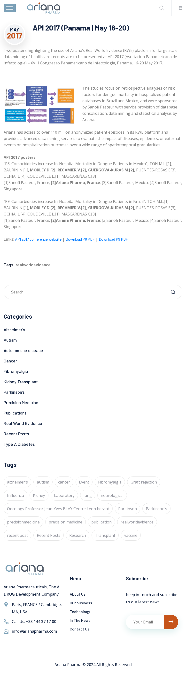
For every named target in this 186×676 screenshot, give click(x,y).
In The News (80, 620)
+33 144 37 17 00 (41, 621)
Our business (81, 602)
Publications (15, 412)
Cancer (10, 360)
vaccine (130, 535)
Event (84, 482)
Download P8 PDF (80, 239)
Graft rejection (144, 482)
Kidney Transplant (21, 381)
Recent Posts (16, 433)
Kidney (39, 495)
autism (43, 482)
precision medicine (65, 522)
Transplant (105, 535)
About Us (77, 594)
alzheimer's (17, 482)
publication (101, 522)
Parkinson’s (14, 392)
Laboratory (64, 495)
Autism (10, 340)
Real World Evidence (23, 423)
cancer (64, 482)
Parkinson (127, 508)
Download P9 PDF (113, 239)
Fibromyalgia (16, 371)
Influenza (15, 495)
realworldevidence (33, 264)
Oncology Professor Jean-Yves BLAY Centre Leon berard (58, 508)
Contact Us (79, 629)
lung (88, 495)
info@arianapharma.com (34, 631)
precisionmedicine (23, 522)
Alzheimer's (14, 329)
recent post (17, 535)
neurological (112, 495)
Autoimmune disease (23, 350)
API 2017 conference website (38, 239)
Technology (80, 611)
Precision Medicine (21, 402)
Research (77, 535)
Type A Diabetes (19, 444)
